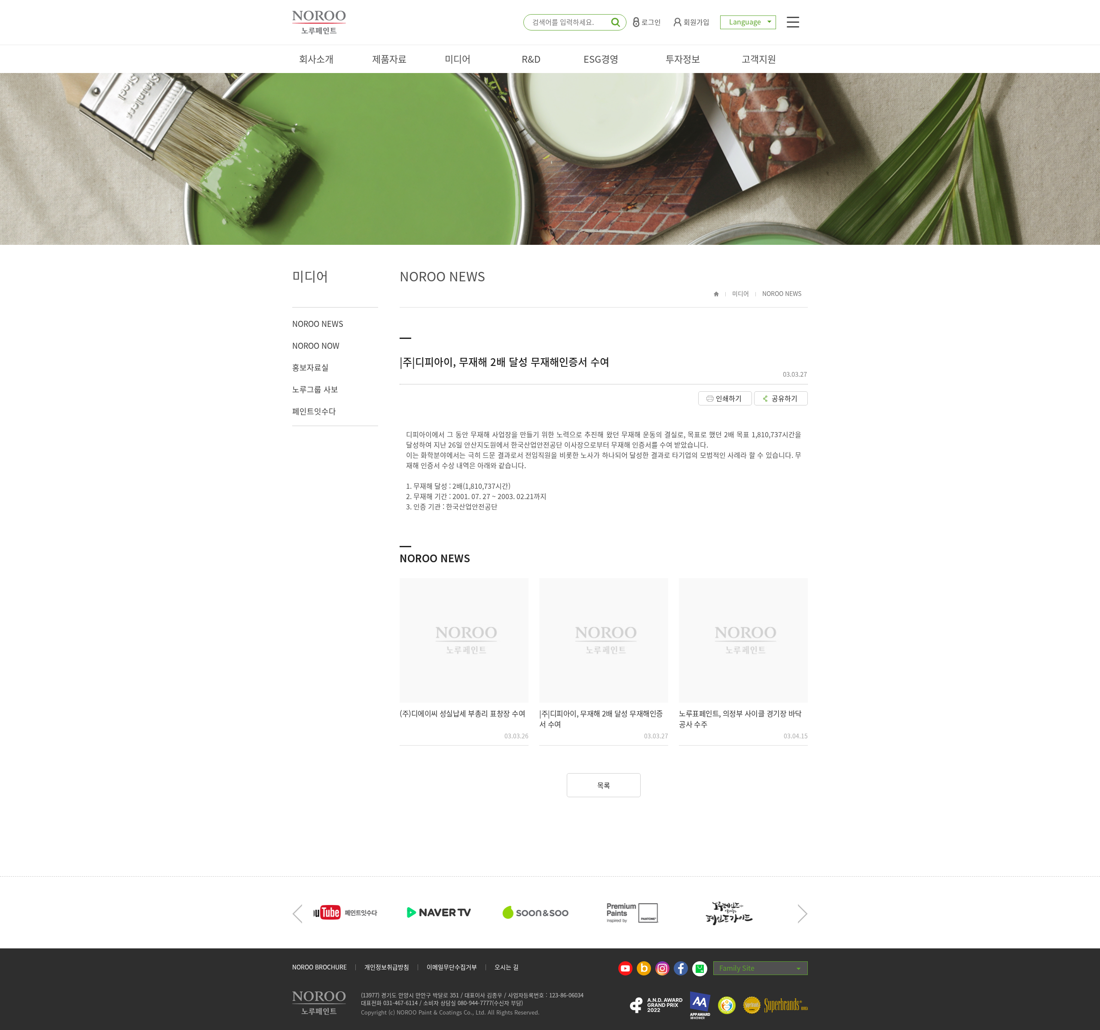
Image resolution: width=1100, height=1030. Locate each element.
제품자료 (389, 59)
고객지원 (759, 59)
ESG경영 (601, 59)
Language (745, 21)
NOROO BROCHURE (319, 967)
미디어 (458, 59)
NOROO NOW (315, 345)
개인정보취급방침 (386, 967)
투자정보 (683, 59)
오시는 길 (507, 967)
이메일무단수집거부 (452, 967)
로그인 (651, 22)
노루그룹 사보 (315, 389)
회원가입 (696, 22)
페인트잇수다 (314, 411)
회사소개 (316, 59)
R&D (531, 59)
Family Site (737, 968)
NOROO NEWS (317, 323)
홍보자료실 (310, 367)
